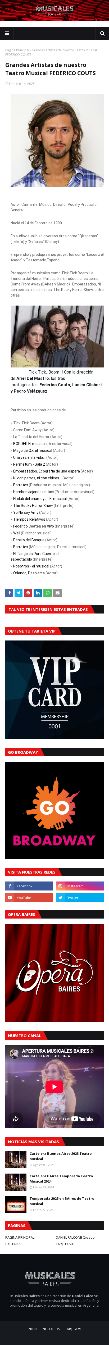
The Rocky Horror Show (33, 505)
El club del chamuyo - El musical (40, 499)
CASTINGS (13, 1244)
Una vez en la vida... (29, 457)
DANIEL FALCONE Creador (76, 1237)
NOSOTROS (51, 1329)
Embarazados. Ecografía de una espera (46, 471)
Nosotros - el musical (31, 566)
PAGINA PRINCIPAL (19, 1237)
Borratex (20, 485)
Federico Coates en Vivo (33, 526)
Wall (16, 533)
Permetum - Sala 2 (29, 464)
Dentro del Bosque (28, 540)
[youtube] (29, 897)
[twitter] (80, 897)
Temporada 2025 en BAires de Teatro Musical (62, 1201)
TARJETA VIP (65, 1244)
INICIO (32, 1329)
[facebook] (29, 885)
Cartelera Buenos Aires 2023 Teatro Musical (61, 1156)
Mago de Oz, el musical (32, 450)
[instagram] (80, 885)
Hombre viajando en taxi (33, 492)
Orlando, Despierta (29, 573)
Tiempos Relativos (29, 519)
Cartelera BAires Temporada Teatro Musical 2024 (61, 1179)
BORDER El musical (29, 444)
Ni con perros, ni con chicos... (37, 478)
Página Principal (17, 50)
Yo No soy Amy (25, 512)
